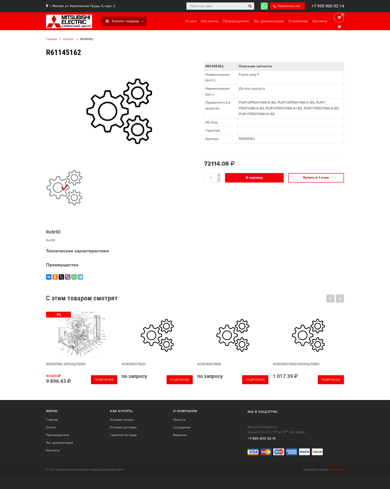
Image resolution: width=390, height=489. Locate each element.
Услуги (51, 427)
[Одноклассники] (55, 277)
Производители (57, 435)
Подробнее (104, 380)
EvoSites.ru (337, 469)
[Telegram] (80, 277)
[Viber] (67, 277)
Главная (51, 39)
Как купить (121, 411)
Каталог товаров (125, 21)
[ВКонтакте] (48, 277)
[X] (61, 277)
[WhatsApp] (74, 277)
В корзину (254, 177)
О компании (185, 411)
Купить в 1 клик (316, 177)
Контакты (53, 450)
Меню (52, 411)
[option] (119, 111)
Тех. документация (59, 443)
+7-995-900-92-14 (327, 6)
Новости (179, 420)
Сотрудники (181, 427)
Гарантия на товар (123, 435)
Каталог (68, 39)
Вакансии (180, 435)
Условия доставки (123, 427)
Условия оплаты (122, 420)
